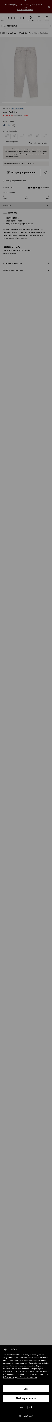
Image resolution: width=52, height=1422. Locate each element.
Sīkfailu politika (8, 1377)
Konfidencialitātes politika (27, 1377)
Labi (26, 1388)
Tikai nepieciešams (26, 1398)
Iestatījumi (26, 1407)
